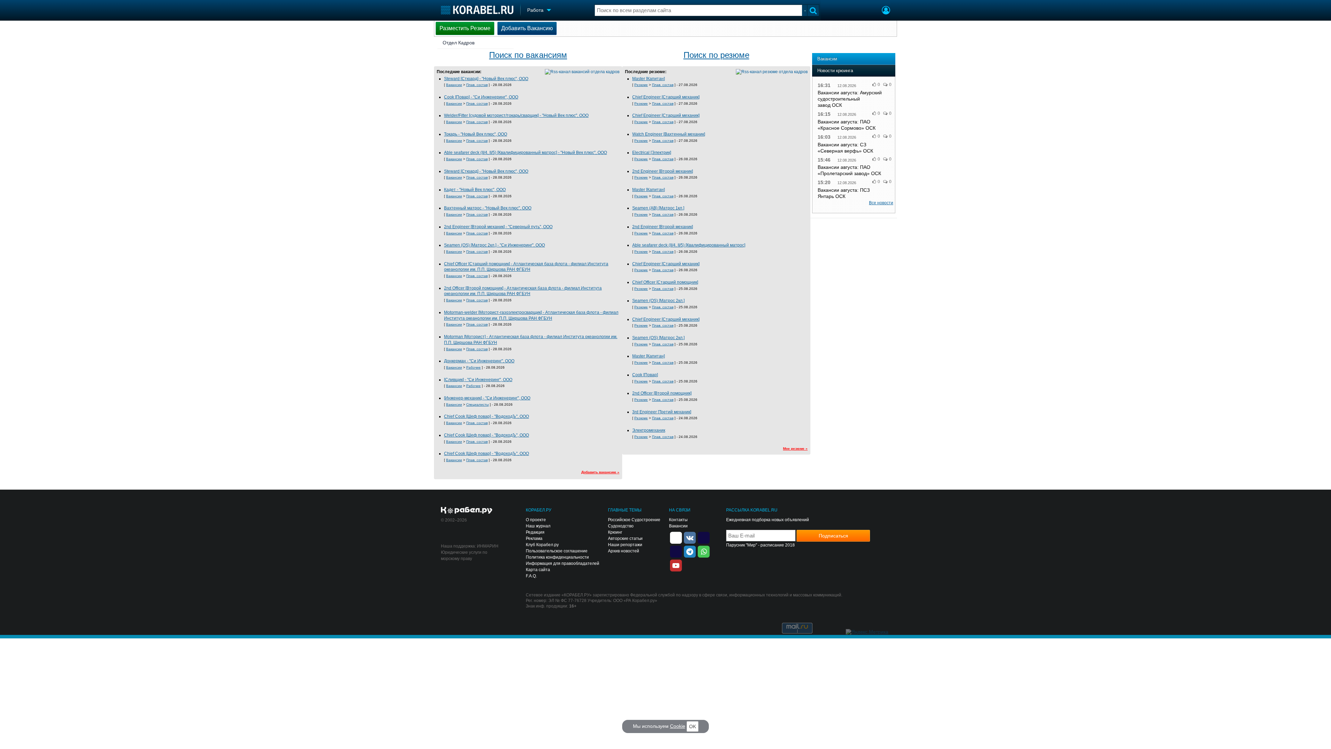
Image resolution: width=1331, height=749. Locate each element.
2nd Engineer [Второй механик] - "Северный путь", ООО (498, 226)
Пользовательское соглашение (557, 551)
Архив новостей (623, 551)
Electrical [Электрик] (651, 152)
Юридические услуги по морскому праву (464, 555)
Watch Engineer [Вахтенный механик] (668, 134)
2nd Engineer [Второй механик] (662, 171)
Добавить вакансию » (600, 472)
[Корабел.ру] (467, 511)
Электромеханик (648, 430)
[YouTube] (676, 565)
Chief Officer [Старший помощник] (665, 282)
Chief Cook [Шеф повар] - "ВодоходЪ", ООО (486, 416)
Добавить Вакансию (527, 28)
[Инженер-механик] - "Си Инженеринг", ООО (487, 398)
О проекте (536, 519)
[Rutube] (704, 537)
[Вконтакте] (690, 537)
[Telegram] (690, 551)
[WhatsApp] (704, 551)
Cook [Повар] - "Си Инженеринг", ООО (481, 97)
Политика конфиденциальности (557, 557)
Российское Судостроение (634, 519)
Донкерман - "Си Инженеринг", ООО (479, 361)
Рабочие (473, 367)
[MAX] (676, 551)
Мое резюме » (795, 448)
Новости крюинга (835, 70)
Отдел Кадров (459, 42)
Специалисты (477, 404)
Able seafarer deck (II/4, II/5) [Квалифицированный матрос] (688, 245)
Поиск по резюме (716, 55)
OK (692, 726)
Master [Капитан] (648, 78)
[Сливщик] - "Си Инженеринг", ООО (478, 379)
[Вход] (886, 11)
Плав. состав (477, 85)
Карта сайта (538, 569)
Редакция (535, 532)
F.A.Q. (531, 576)
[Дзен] (676, 537)
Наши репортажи (625, 544)
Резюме (641, 85)
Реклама (534, 538)
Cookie (677, 726)
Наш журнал (538, 526)
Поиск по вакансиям (528, 55)
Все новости (881, 202)
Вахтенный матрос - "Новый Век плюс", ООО (487, 208)
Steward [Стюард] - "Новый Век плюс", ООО (486, 78)
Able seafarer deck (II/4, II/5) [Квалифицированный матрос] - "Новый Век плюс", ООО (525, 152)
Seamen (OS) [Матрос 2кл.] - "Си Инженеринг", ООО (494, 245)
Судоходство (621, 526)
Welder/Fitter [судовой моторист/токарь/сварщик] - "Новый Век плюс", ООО (516, 115)
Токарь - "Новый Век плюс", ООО (475, 134)
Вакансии (454, 85)
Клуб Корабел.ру (542, 544)
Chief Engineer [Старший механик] (665, 97)
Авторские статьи (625, 538)
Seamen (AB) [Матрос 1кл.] (658, 208)
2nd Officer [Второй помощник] (661, 393)
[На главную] (477, 10)
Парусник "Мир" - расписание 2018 (760, 545)
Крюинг (615, 532)
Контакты (678, 519)
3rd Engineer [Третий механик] (661, 412)
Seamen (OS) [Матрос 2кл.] (658, 300)
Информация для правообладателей (562, 563)
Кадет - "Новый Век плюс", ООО (475, 189)
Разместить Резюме (465, 28)
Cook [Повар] (645, 374)
